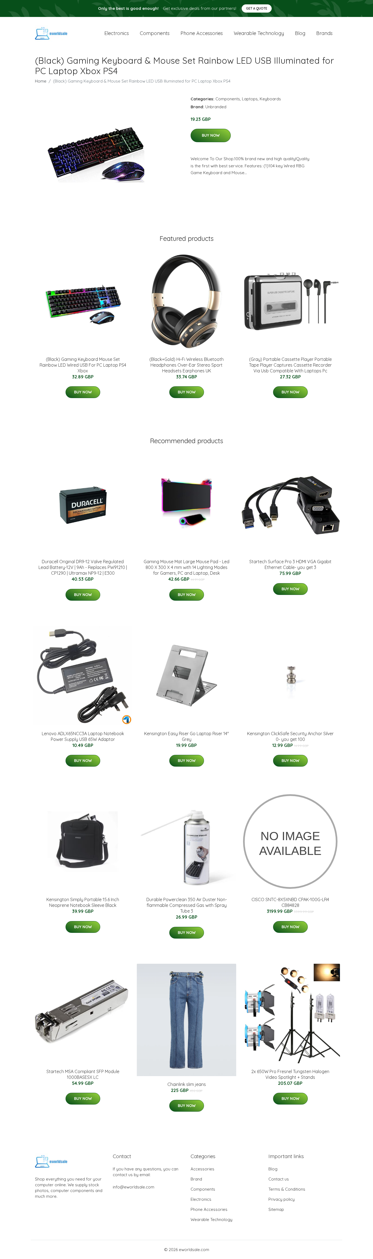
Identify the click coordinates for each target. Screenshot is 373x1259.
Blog (300, 33)
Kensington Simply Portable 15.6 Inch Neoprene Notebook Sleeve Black (82, 902)
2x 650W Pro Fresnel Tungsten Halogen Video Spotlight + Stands (290, 1074)
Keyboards (270, 98)
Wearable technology (259, 33)
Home (40, 81)
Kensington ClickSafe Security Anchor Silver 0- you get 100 (290, 736)
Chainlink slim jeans (186, 1084)
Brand (196, 1179)
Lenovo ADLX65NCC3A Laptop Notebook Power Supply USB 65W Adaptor (83, 736)
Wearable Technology (211, 1219)
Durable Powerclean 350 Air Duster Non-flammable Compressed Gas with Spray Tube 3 (186, 905)
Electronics (116, 33)
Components (155, 33)
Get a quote (256, 8)
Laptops (250, 98)
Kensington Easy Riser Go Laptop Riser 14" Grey (186, 736)
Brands (324, 33)
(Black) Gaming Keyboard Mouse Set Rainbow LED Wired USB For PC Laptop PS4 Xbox (83, 365)
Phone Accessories (209, 1209)
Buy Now (211, 135)
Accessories (202, 1169)
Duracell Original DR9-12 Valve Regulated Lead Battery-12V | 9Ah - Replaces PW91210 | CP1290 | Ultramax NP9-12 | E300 (83, 567)
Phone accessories (201, 33)
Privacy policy (281, 1199)
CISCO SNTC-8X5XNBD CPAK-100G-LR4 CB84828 (290, 902)
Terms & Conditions (286, 1189)
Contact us (278, 1179)
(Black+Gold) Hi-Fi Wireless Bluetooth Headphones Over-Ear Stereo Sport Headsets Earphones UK (186, 365)
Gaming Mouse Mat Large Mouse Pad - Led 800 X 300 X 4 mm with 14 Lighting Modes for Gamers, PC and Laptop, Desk (186, 567)
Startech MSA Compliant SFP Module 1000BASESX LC (82, 1074)
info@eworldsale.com (133, 1187)
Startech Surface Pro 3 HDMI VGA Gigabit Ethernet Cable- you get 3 (290, 564)
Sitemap (276, 1209)
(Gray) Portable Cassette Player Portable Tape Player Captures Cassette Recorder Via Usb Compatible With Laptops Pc (290, 365)
